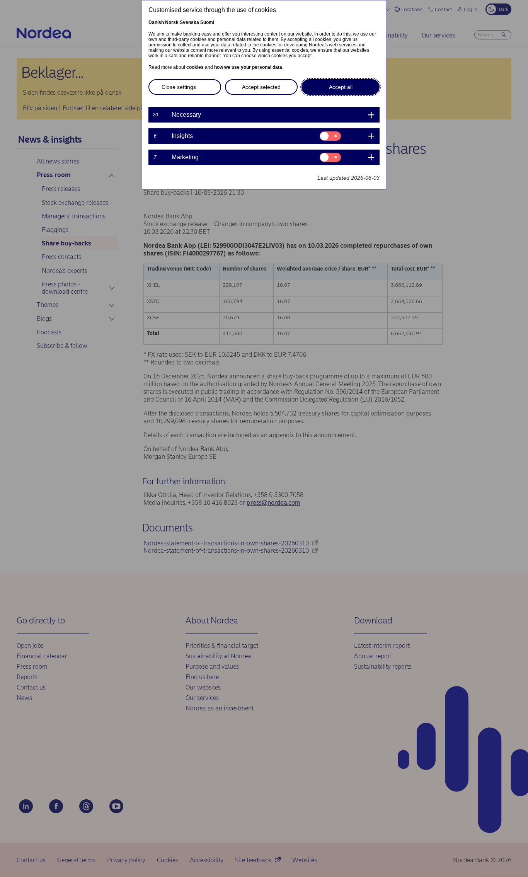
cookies (195, 67)
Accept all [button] (341, 87)
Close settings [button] (179, 87)
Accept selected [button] (261, 87)
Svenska (189, 22)
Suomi (207, 22)
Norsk (172, 22)
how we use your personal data (248, 67)
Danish (156, 22)
